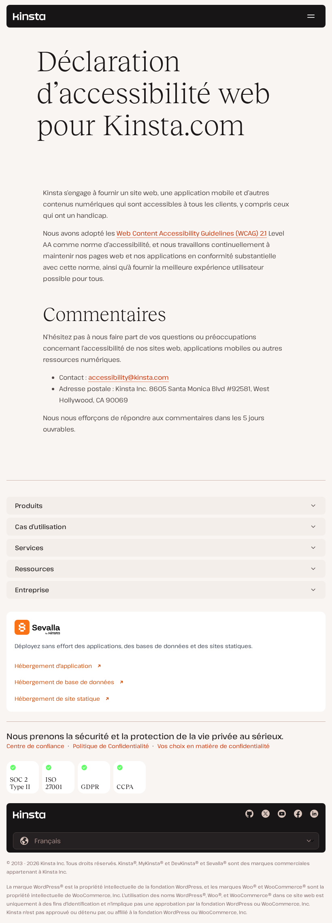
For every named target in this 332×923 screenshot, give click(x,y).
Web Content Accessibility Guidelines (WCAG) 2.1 (192, 233)
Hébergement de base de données (64, 682)
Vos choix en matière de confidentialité (213, 746)
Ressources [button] (34, 568)
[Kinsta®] (29, 16)
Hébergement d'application (53, 666)
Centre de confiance (35, 746)
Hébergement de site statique (57, 698)
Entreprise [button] (32, 589)
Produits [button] (29, 505)
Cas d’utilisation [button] (40, 526)
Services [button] (29, 547)
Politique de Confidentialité (111, 746)
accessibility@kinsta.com (128, 377)
